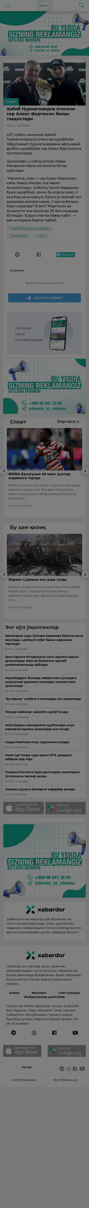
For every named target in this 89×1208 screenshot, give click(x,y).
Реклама (39, 992)
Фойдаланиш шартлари (44, 997)
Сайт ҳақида (69, 992)
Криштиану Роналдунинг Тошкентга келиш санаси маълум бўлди (41, 581)
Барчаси (67, 421)
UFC (42, 236)
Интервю (19, 236)
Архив (27, 1067)
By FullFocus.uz (65, 1080)
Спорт (11, 102)
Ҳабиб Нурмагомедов (30, 228)
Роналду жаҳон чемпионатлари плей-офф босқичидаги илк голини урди (42, 476)
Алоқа (14, 992)
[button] (3, 492)
